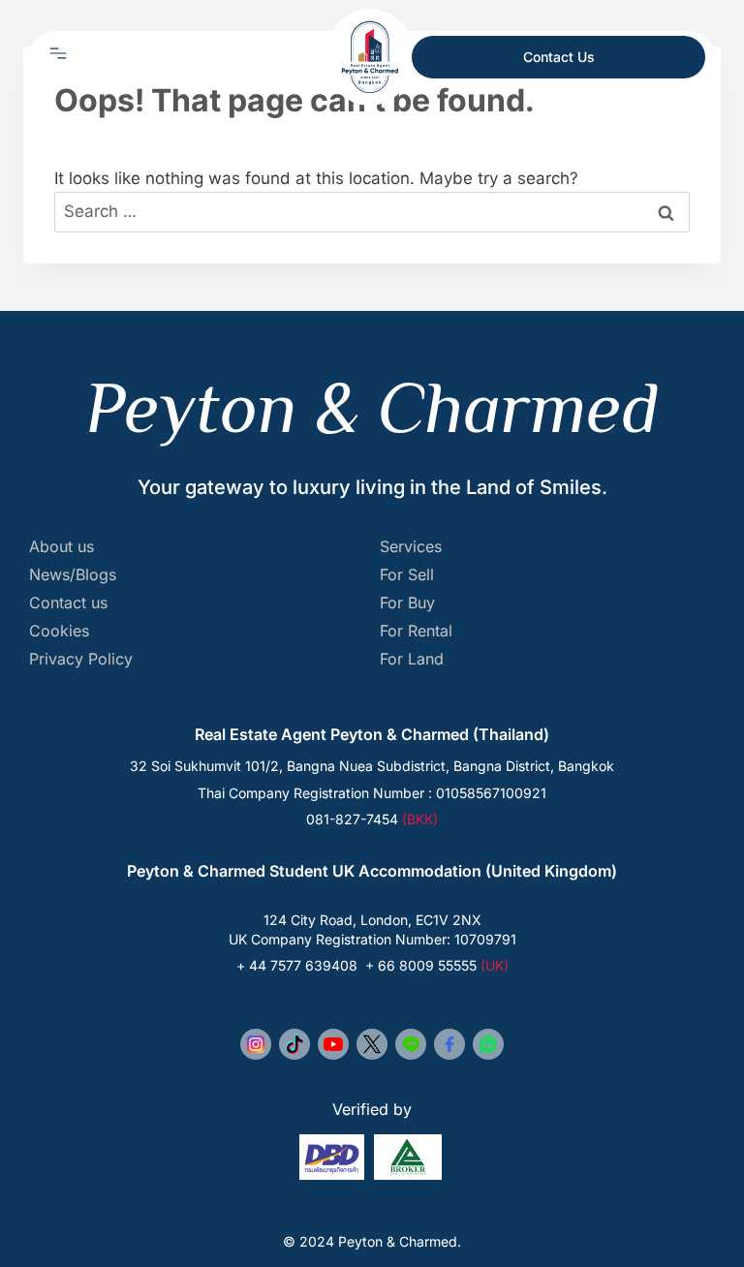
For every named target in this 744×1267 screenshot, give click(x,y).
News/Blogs (72, 575)
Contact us (68, 603)
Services (411, 547)
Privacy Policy (81, 659)
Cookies (59, 631)
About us (61, 547)
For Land (412, 659)
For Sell (407, 575)
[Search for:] (372, 211)
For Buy (407, 603)
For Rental (416, 631)
